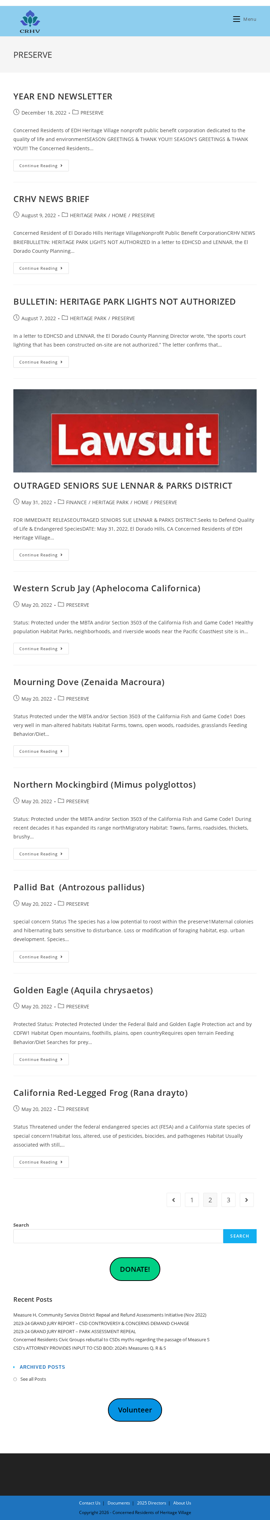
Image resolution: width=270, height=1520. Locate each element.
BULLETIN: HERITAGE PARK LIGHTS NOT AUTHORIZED (124, 301)
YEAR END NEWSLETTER (62, 96)
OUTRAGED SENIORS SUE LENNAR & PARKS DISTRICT (122, 485)
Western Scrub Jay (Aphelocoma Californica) (106, 588)
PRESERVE (92, 112)
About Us (182, 1503)
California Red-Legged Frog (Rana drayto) (100, 1092)
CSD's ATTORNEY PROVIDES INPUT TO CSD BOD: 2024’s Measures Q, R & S (89, 1348)
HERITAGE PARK (88, 215)
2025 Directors (151, 1503)
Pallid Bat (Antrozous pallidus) (78, 887)
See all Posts (33, 1379)
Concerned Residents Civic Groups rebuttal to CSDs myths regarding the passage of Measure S (111, 1339)
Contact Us (90, 1503)
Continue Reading (44, 166)
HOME (119, 215)
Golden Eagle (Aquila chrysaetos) (83, 990)
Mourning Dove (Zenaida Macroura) (89, 682)
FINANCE (76, 502)
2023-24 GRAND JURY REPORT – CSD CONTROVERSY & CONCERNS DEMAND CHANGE (101, 1323)
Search (21, 1225)
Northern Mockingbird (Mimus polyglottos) (104, 784)
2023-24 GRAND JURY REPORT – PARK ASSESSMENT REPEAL (74, 1331)
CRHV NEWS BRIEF (51, 199)
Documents (119, 1503)
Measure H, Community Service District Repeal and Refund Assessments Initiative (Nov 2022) (109, 1315)
